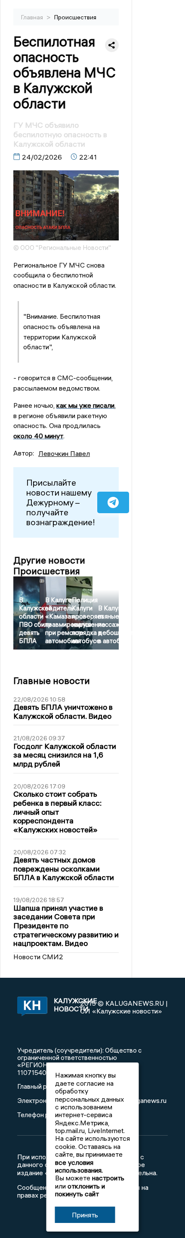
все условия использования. (79, 1166)
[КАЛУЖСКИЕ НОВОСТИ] (30, 1007)
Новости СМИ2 (38, 956)
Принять (85, 1214)
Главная (32, 17)
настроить (108, 1177)
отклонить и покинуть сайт (80, 1190)
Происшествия (75, 17)
